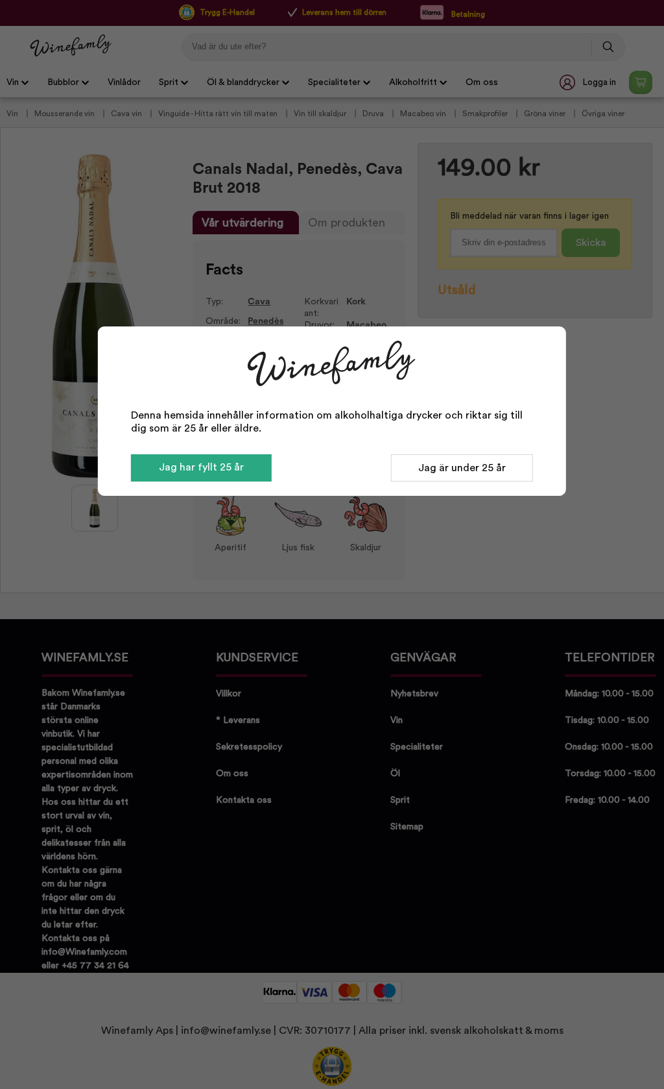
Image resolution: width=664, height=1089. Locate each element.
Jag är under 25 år (462, 468)
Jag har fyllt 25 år (201, 467)
